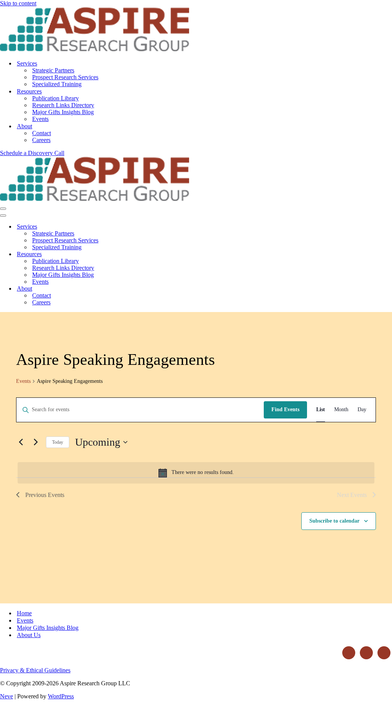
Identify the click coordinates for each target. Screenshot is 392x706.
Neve (6, 696)
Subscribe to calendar (334, 521)
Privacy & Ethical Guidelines (35, 670)
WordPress (61, 696)
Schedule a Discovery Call (32, 153)
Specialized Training (57, 84)
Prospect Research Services (65, 77)
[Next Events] (35, 442)
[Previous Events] (20, 442)
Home (24, 613)
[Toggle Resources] (134, 254)
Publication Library (55, 98)
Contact (41, 133)
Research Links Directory (63, 105)
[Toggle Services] (134, 227)
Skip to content (18, 3)
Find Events (285, 409)
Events (40, 119)
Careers (41, 140)
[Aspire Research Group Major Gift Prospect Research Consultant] (94, 50)
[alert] (196, 473)
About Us (29, 635)
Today (57, 442)
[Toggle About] (134, 289)
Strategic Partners (53, 70)
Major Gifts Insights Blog (63, 112)
